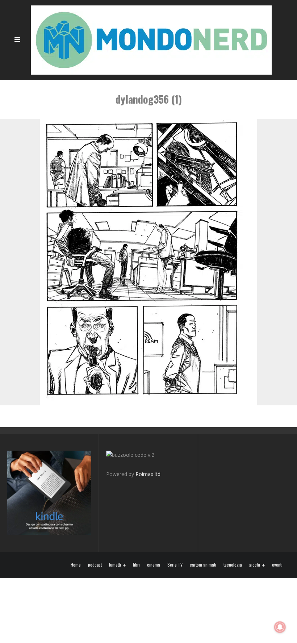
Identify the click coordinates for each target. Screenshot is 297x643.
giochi (254, 565)
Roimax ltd (147, 474)
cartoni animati (203, 565)
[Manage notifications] (280, 627)
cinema (153, 565)
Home (76, 565)
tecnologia (232, 565)
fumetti (115, 565)
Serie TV (175, 565)
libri (136, 565)
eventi (277, 565)
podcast (95, 565)
